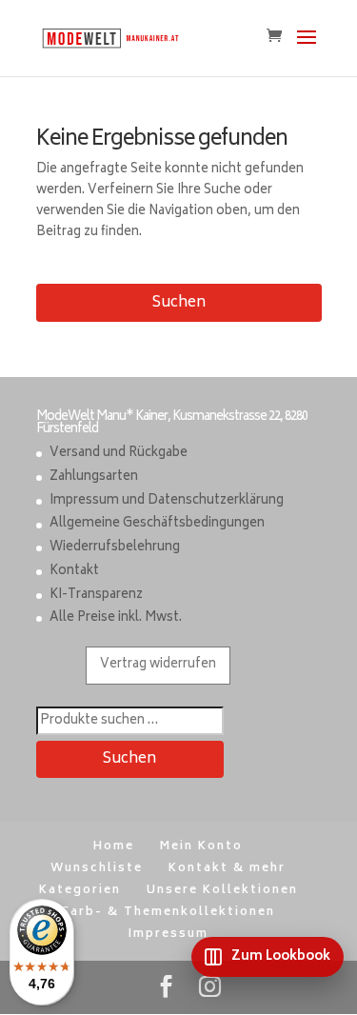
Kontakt (74, 572)
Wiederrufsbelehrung (115, 548)
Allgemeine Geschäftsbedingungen (157, 524)
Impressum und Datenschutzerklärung (167, 501)
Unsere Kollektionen (222, 891)
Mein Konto (201, 847)
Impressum (168, 935)
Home (113, 847)
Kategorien (80, 891)
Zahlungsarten (94, 477)
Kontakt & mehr (227, 869)
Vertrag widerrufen (158, 665)
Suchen (179, 303)
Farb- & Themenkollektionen (168, 913)
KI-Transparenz (96, 596)
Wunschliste (96, 869)
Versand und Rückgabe (119, 454)
